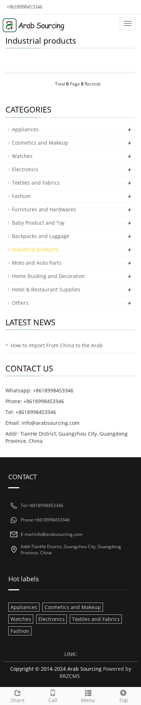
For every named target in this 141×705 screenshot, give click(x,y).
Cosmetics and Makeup (40, 142)
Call (52, 700)
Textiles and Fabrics (36, 182)
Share (17, 700)
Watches (22, 156)
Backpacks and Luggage (40, 236)
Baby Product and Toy (38, 222)
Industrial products (35, 249)
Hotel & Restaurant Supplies (46, 289)
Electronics (25, 169)
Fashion (21, 196)
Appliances (25, 129)
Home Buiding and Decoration (48, 276)
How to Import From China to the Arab (56, 345)
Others (20, 302)
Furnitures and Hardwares (44, 209)
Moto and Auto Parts (36, 262)
